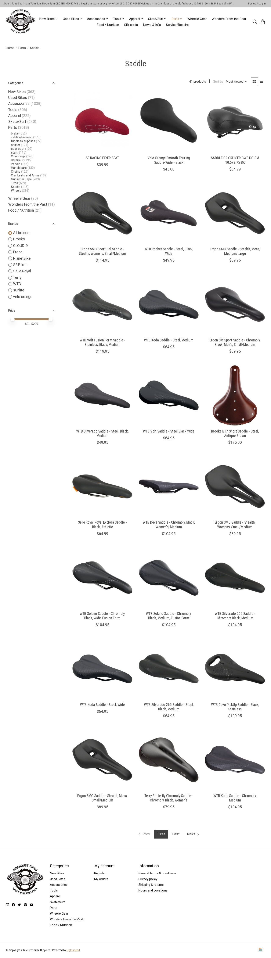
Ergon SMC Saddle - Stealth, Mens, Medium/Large (235, 251)
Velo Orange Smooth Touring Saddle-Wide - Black (169, 160)
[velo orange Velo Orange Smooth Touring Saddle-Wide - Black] (168, 122)
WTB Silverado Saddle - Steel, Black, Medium (102, 433)
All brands (21, 233)
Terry (17, 277)
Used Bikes (17, 98)
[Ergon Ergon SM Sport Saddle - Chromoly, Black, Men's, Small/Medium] (235, 304)
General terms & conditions (157, 873)
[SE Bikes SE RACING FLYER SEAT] (102, 122)
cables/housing (21, 137)
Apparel (14, 116)
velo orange (22, 297)
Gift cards (131, 25)
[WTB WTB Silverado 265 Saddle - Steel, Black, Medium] (168, 669)
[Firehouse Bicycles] (20, 21)
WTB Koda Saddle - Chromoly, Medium (234, 798)
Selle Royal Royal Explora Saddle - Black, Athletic (102, 524)
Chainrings (18, 156)
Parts (22, 48)
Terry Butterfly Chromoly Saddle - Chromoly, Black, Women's (168, 798)
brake (15, 133)
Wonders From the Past (229, 19)
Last (176, 834)
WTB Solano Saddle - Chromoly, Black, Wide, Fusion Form (102, 615)
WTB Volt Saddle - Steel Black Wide (168, 431)
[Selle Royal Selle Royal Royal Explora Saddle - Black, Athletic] (102, 486)
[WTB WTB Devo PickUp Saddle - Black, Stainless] (235, 669)
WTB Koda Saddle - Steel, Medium (168, 340)
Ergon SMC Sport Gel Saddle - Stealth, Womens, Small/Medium (102, 251)
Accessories (19, 103)
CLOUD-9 (20, 246)
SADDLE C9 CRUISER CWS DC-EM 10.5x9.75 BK (235, 160)
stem (14, 152)
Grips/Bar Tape (21, 179)
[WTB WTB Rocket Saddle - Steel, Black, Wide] (168, 213)
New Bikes (17, 92)
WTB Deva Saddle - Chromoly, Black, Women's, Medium (169, 524)
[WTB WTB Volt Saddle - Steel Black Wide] (168, 395)
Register (100, 873)
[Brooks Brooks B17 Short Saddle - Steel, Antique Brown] (235, 395)
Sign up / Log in (256, 3)
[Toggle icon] (255, 22)
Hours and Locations (152, 890)
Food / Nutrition (108, 25)
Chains (15, 171)
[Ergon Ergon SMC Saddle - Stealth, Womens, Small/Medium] (235, 486)
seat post (17, 149)
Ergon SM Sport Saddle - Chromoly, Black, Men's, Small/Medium (234, 342)
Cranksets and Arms (25, 175)
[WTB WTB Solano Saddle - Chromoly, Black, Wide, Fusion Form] (102, 578)
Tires (14, 183)
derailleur (17, 160)
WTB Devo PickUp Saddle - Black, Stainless (235, 707)
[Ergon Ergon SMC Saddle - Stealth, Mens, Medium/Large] (235, 213)
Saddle (15, 187)
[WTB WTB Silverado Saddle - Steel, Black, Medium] (102, 395)
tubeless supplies (23, 141)
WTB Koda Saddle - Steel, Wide (102, 705)
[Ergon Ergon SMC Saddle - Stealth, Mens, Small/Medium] (102, 760)
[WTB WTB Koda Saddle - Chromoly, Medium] (235, 760)
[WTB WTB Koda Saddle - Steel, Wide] (102, 669)
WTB (17, 284)
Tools (12, 110)
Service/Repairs (177, 25)
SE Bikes (20, 265)
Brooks (19, 239)
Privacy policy (147, 879)
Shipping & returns (151, 885)
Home (10, 48)
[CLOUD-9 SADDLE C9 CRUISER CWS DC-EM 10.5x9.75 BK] (235, 122)
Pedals (15, 164)
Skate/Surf (17, 121)
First (161, 834)
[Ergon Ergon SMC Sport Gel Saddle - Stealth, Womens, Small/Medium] (102, 213)
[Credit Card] (260, 950)
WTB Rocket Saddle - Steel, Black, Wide (168, 251)
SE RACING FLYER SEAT (102, 158)
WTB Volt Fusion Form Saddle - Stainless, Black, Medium (102, 342)
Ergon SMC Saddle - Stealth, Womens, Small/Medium (234, 524)
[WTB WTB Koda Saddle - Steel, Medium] (168, 304)
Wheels (16, 191)
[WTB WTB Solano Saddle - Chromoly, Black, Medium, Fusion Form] (168, 578)
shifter (15, 145)
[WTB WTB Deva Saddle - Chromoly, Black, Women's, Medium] (168, 486)
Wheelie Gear (197, 19)
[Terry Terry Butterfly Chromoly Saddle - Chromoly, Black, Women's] (168, 760)
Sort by (218, 81)
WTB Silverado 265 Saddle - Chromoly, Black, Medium (235, 615)
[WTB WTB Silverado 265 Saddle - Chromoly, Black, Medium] (235, 578)
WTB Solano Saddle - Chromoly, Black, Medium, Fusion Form (168, 615)
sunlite (18, 290)
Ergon (17, 252)
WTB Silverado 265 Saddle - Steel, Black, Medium (169, 707)
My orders (101, 879)
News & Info (152, 25)
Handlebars (19, 168)
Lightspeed (73, 950)
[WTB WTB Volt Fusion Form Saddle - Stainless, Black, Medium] (102, 304)
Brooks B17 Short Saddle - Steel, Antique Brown (235, 433)
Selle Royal (22, 271)
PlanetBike (22, 258)
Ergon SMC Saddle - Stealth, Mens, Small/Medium (102, 798)
